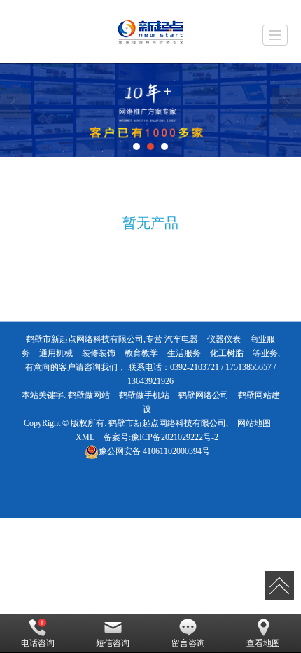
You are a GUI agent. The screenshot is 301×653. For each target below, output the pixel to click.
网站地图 (254, 423)
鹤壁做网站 (89, 395)
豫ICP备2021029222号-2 (174, 437)
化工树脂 (227, 353)
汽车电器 (181, 339)
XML (85, 437)
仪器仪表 (224, 339)
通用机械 (56, 353)
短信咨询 (113, 643)
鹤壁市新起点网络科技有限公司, (168, 423)
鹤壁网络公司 (203, 395)
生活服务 (184, 353)
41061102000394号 (154, 451)
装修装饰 (98, 353)
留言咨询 (188, 643)
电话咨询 (38, 643)
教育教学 (141, 353)
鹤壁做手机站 (144, 395)
